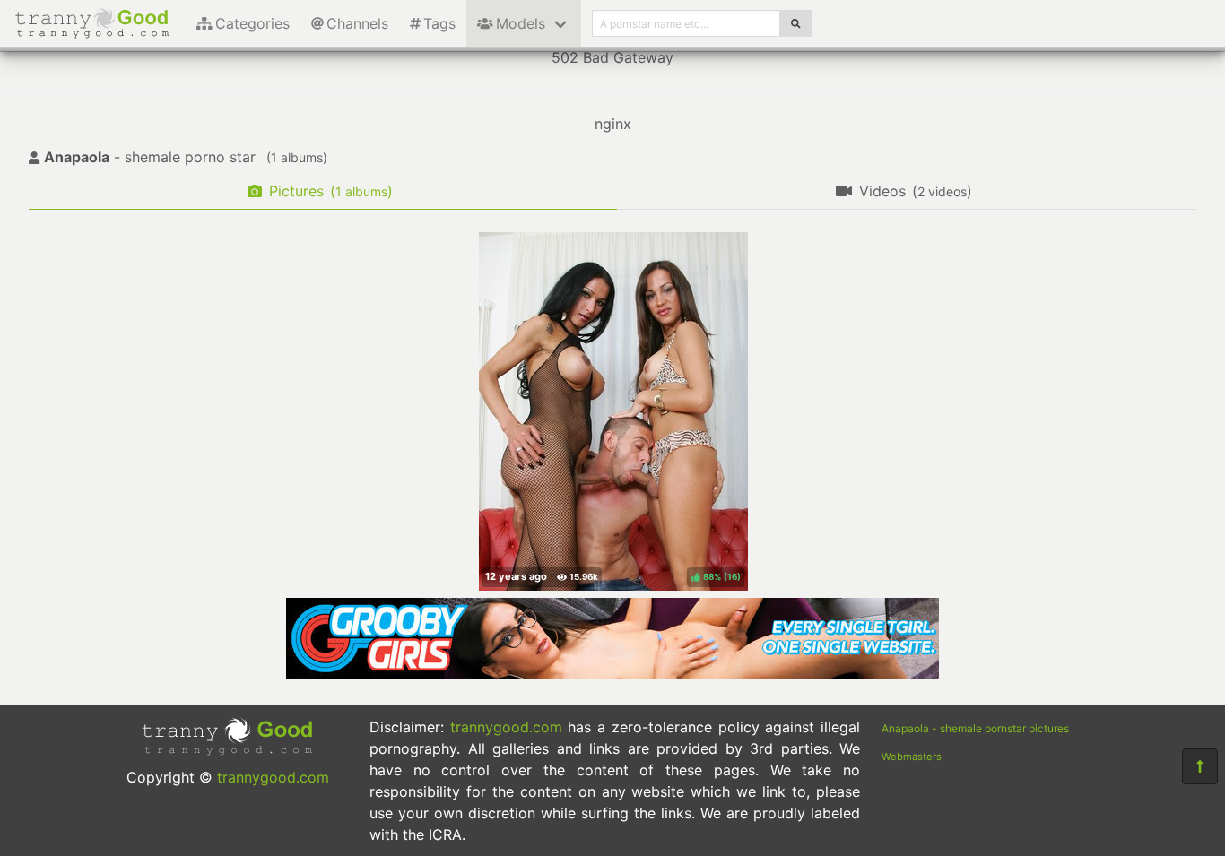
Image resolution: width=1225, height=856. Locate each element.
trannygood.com (273, 777)
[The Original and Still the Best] (612, 673)
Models (520, 23)
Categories (252, 23)
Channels (357, 23)
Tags (439, 23)
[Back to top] (1200, 766)
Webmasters (912, 756)
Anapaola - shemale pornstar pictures (975, 728)
